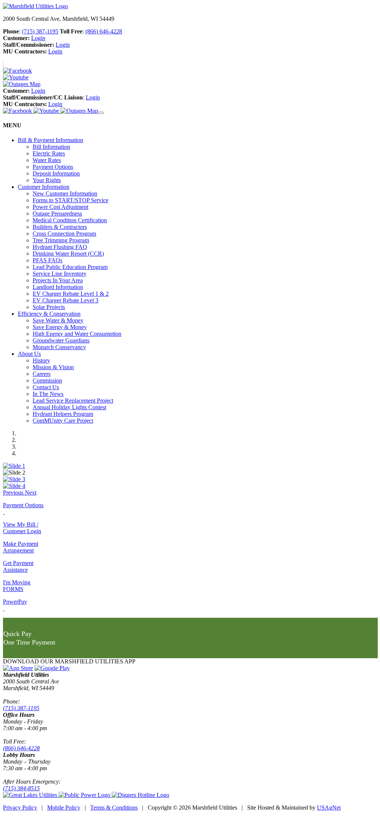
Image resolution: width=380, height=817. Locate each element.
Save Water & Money (58, 320)
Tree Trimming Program (61, 240)
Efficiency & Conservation (49, 314)
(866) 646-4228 (103, 31)
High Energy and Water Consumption (77, 334)
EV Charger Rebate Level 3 (65, 300)
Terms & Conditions (114, 807)
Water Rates (47, 160)
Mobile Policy (63, 807)
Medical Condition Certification (70, 220)
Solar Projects (49, 307)
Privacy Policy (20, 807)
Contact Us (46, 387)
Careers (41, 374)
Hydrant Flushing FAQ (60, 247)
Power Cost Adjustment (60, 207)
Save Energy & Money (60, 327)
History (41, 360)
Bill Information (51, 147)
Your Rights (47, 180)
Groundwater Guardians (61, 340)
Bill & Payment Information (50, 140)
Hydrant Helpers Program (63, 414)
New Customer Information (65, 193)
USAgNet (329, 807)
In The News (48, 394)
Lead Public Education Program (70, 267)
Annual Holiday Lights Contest (69, 407)
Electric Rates (49, 153)
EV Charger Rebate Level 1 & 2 (71, 294)
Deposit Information (56, 173)
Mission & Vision (53, 367)
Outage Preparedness (57, 213)
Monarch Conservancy (59, 347)
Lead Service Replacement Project (73, 400)
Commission (47, 380)
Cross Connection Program (64, 233)
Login (38, 38)
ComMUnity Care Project (63, 420)
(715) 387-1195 (40, 31)
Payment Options (53, 167)
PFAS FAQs (47, 260)
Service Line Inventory (59, 273)
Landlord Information (58, 287)
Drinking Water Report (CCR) (68, 253)
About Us (29, 354)
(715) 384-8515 (21, 788)
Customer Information (43, 187)
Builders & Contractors (60, 227)
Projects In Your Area (58, 280)
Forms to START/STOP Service (70, 200)
